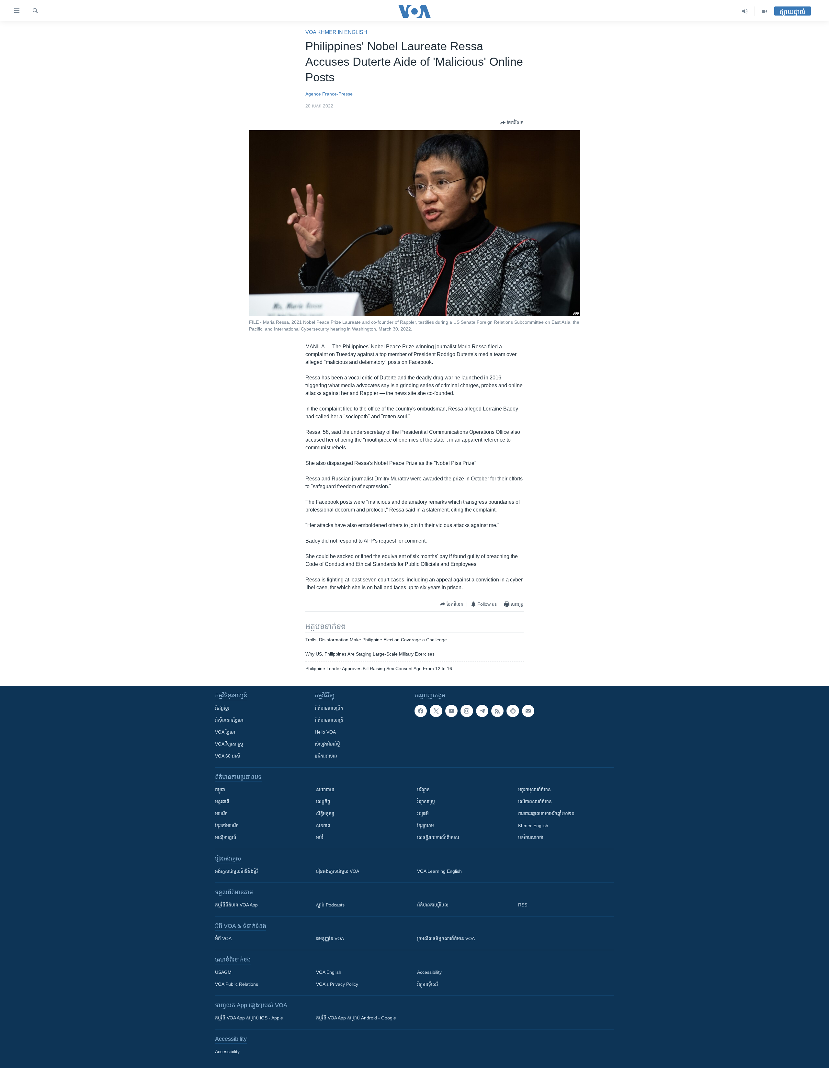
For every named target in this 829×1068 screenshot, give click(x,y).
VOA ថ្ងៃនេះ (225, 732)
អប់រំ (319, 837)
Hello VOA (325, 732)
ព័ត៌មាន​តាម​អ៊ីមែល (433, 904)
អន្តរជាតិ (222, 801)
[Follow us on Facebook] (420, 711)
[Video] (764, 11)
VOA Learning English (439, 871)
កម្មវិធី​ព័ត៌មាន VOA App (236, 904)
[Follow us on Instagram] (466, 711)
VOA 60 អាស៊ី (227, 756)
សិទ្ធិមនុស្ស (325, 813)
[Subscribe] (528, 711)
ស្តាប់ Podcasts (330, 904)
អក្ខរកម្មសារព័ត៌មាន (534, 789)
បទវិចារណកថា (530, 837)
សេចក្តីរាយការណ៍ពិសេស (438, 837)
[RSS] (497, 711)
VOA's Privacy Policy (337, 984)
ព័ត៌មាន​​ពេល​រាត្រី (329, 720)
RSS (522, 904)
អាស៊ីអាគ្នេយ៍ (225, 837)
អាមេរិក (221, 813)
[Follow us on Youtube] (451, 711)
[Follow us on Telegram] (482, 711)
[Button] (512, 123)
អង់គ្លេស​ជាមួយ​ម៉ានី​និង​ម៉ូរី (236, 871)
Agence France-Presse (329, 93)
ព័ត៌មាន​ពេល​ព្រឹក (329, 708)
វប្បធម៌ (423, 813)
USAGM (223, 972)
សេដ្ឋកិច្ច (323, 801)
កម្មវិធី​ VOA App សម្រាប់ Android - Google (356, 1017)
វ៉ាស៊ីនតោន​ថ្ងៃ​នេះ (229, 720)
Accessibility (429, 972)
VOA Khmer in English (336, 32)
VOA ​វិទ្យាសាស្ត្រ (229, 744)
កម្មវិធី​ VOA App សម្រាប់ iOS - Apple (249, 1017)
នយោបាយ (325, 789)
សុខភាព (323, 825)
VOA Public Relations (236, 984)
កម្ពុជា (220, 789)
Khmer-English (533, 825)
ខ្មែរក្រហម (425, 825)
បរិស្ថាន (423, 789)
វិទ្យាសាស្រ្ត (426, 801)
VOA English (328, 972)
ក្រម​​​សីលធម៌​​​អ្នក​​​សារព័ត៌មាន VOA (446, 938)
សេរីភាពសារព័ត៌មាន (535, 801)
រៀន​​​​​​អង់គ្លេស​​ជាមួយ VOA (337, 871)
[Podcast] (512, 711)
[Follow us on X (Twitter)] (436, 711)
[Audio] (745, 11)
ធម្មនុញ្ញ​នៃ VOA (330, 938)
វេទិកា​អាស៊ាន (326, 756)
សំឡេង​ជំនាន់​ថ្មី (327, 744)
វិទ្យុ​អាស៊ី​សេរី (427, 984)
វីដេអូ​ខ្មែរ (222, 708)
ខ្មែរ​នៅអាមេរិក (227, 825)
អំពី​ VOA (223, 938)
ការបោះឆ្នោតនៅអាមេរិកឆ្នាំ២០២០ (546, 813)
